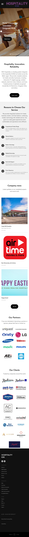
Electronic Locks (4, 473)
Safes (2, 483)
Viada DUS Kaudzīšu (6, 226)
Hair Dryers (3, 485)
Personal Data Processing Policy (6, 519)
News (2, 501)
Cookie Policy (3, 523)
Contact (2, 505)
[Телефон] (2, 461)
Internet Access (4, 471)
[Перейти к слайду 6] (17, 54)
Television (3, 467)
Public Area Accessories (5, 491)
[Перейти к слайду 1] (10, 54)
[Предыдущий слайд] (1, 31)
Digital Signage (3, 469)
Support (2, 507)
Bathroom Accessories (5, 487)
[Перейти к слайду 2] (11, 54)
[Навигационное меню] (2, 4)
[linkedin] (4, 461)
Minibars (2, 477)
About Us (3, 503)
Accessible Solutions (4, 493)
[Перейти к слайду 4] (14, 54)
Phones (2, 475)
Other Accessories (4, 489)
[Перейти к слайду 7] (18, 54)
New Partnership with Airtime (8, 263)
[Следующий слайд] (28, 31)
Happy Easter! (4, 298)
